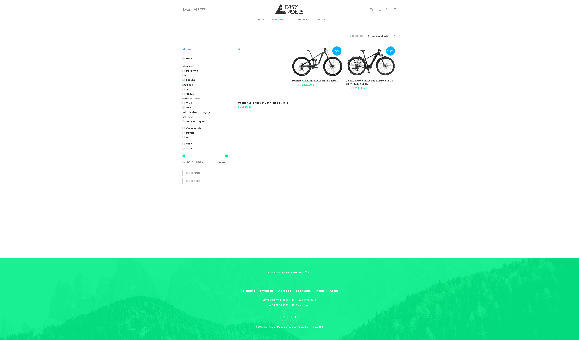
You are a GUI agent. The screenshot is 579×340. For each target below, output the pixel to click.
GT (188, 137)
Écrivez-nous (303, 305)
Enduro (190, 80)
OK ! (308, 272)
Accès (334, 291)
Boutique (277, 19)
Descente (192, 70)
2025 (189, 148)
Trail (189, 103)
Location (259, 19)
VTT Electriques (195, 121)
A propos (284, 291)
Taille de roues (192, 172)
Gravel (190, 93)
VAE (188, 107)
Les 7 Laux (303, 291)
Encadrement (299, 19)
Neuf (189, 58)
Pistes (320, 291)
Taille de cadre (192, 180)
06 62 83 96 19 (280, 305)
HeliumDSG (317, 327)
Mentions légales (286, 327)
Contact (320, 19)
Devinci (190, 132)
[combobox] (381, 36)
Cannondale (193, 128)
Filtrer (222, 162)
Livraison (266, 291)
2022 (189, 144)
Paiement (248, 291)
